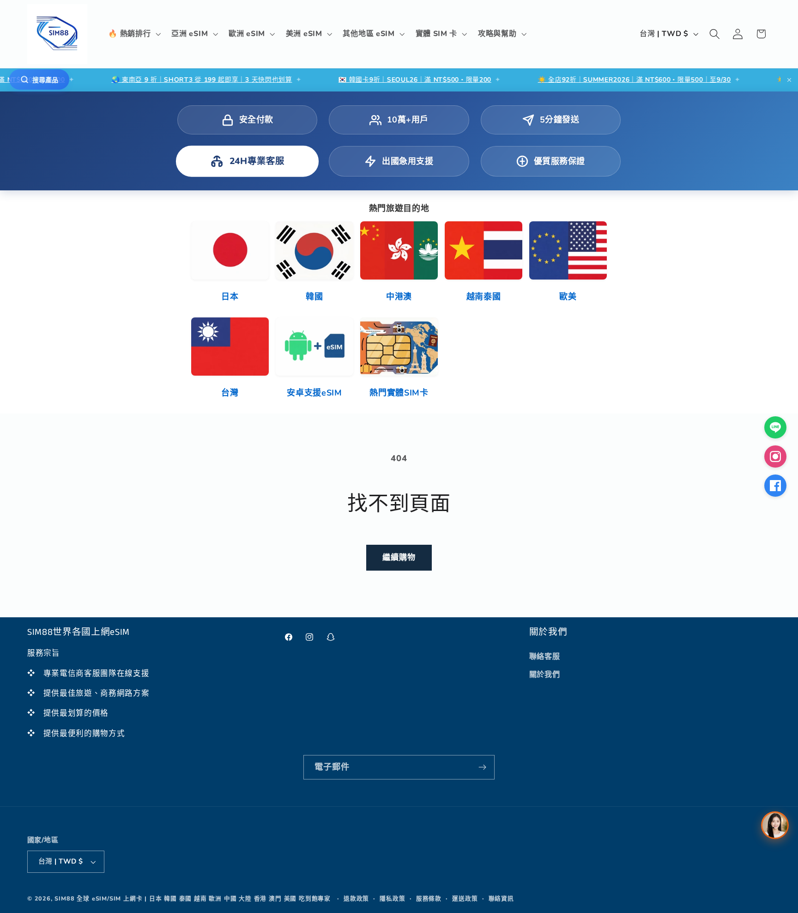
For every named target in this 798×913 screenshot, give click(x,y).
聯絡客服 (544, 656)
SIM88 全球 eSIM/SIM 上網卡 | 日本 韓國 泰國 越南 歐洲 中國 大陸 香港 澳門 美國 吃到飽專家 (192, 898)
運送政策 (465, 898)
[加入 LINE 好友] (775, 427)
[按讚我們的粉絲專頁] (775, 486)
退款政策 (356, 898)
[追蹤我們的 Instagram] (775, 456)
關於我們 (544, 675)
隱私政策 (392, 898)
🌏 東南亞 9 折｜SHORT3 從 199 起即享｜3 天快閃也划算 (174, 79)
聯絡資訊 (501, 898)
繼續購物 (399, 557)
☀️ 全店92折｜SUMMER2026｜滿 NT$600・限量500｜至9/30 (606, 79)
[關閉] (789, 80)
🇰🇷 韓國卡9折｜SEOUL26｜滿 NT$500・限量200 (386, 79)
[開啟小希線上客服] (775, 825)
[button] (133, 34)
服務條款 (428, 898)
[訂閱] (482, 767)
